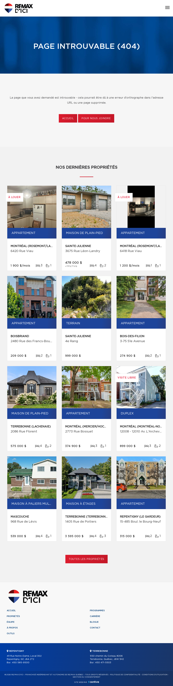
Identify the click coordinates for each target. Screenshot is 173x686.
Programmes (97, 611)
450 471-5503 (103, 663)
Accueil (68, 118)
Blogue (94, 622)
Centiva (93, 682)
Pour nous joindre (96, 118)
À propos (12, 628)
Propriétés (13, 616)
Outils (11, 633)
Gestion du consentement (86, 677)
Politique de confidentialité (125, 675)
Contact (95, 628)
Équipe (11, 622)
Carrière (95, 616)
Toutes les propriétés (86, 559)
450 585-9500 (20, 663)
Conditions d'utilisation (154, 675)
